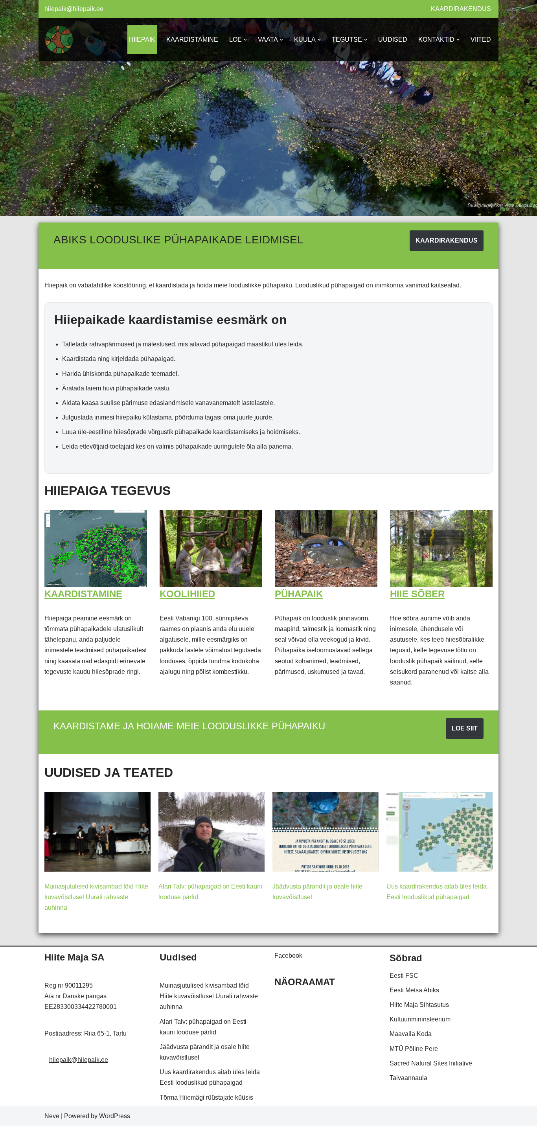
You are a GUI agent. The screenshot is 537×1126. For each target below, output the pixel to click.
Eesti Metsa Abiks (414, 990)
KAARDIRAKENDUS (461, 9)
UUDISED (392, 39)
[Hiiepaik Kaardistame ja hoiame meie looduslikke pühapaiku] (59, 39)
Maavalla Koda (411, 1033)
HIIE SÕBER (417, 594)
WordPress (114, 1116)
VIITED (481, 39)
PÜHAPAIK (299, 594)
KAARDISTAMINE (192, 39)
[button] (245, 39)
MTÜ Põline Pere (414, 1048)
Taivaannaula (408, 1077)
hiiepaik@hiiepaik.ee (73, 9)
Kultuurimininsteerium (420, 1019)
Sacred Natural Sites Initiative (431, 1063)
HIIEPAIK (142, 39)
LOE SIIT (465, 728)
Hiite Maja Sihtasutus (419, 1004)
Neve (51, 1116)
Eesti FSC (404, 975)
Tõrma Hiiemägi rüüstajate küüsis (206, 1097)
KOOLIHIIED (187, 594)
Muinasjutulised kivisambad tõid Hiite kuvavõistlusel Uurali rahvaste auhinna (96, 897)
